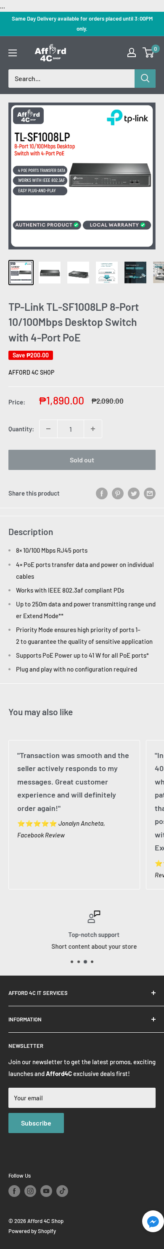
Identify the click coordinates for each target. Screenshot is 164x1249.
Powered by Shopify (32, 1231)
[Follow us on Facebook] (14, 1191)
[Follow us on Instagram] (30, 1191)
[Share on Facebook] (102, 493)
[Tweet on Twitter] (134, 493)
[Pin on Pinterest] (118, 493)
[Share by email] (150, 493)
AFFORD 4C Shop (31, 372)
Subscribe (36, 1123)
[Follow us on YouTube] (46, 1191)
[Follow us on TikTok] (62, 1191)
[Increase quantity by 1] (93, 429)
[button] (153, 1223)
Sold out (82, 460)
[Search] (145, 78)
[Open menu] (12, 53)
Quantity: (21, 429)
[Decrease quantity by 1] (48, 429)
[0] (148, 52)
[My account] (131, 52)
